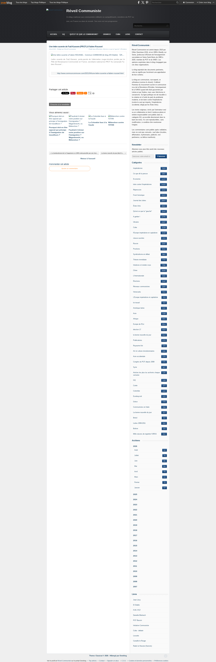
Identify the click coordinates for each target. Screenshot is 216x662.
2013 (135, 556)
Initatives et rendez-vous (142, 265)
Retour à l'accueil (87, 159)
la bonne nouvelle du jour (142, 335)
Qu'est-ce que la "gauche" (142, 211)
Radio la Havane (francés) (142, 646)
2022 (135, 510)
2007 (135, 587)
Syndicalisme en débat (141, 254)
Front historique (138, 195)
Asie (134, 313)
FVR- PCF (137, 610)
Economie (136, 179)
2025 (135, 494)
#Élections (99, 49)
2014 (135, 551)
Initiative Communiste (141, 625)
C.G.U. (124, 661)
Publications (137, 340)
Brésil (135, 418)
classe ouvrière (138, 238)
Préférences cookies (161, 661)
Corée (135, 385)
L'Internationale (138, 276)
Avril (136, 471)
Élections (136, 281)
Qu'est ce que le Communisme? (84, 34)
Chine (135, 270)
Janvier (137, 488)
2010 (135, 571)
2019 (135, 525)
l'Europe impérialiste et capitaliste (145, 233)
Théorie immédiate (139, 260)
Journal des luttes (139, 200)
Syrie (135, 367)
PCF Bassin (137, 620)
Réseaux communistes (141, 286)
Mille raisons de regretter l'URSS (145, 434)
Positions (136, 249)
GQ (63, 34)
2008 (135, 581)
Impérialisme (137, 168)
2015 (135, 546)
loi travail (136, 303)
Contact (139, 34)
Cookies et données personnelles (140, 661)
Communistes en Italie (141, 407)
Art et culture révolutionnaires (143, 351)
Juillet (136, 455)
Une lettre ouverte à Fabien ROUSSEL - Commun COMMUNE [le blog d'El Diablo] (122, 55)
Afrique (135, 319)
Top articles (93, 661)
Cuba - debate (138, 630)
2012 (135, 561)
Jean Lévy (137, 600)
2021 (135, 515)
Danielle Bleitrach (139, 615)
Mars (136, 477)
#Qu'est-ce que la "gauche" (111, 49)
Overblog (123, 656)
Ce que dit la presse (140, 174)
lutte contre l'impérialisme (142, 184)
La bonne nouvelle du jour (142, 412)
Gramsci (107, 34)
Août (136, 450)
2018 (135, 530)
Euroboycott (137, 396)
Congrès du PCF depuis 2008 (143, 362)
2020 (135, 520)
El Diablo (136, 605)
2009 (135, 576)
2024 (135, 499)
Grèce (135, 402)
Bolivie (135, 428)
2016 (135, 540)
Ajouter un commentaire (70, 168)
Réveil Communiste (83, 11)
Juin (135, 461)
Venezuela (137, 292)
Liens (127, 34)
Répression (137, 190)
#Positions (123, 49)
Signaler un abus (113, 661)
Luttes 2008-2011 (139, 423)
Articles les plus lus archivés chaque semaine (146, 374)
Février (136, 482)
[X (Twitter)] (142, 2)
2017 (135, 535)
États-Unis (137, 206)
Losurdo (136, 636)
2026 (135, 446)
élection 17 (137, 329)
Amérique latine (138, 308)
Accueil (53, 34)
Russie (135, 243)
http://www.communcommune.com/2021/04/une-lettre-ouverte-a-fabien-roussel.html (90, 73)
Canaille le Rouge (139, 641)
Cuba (118, 34)
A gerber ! (136, 217)
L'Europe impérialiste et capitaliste (145, 297)
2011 (135, 566)
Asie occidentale (139, 356)
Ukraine (136, 222)
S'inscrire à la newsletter (60, 104)
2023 (135, 505)
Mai (135, 466)
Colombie (136, 391)
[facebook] (138, 2)
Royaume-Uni (138, 346)
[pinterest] (146, 2)
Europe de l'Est (138, 324)
